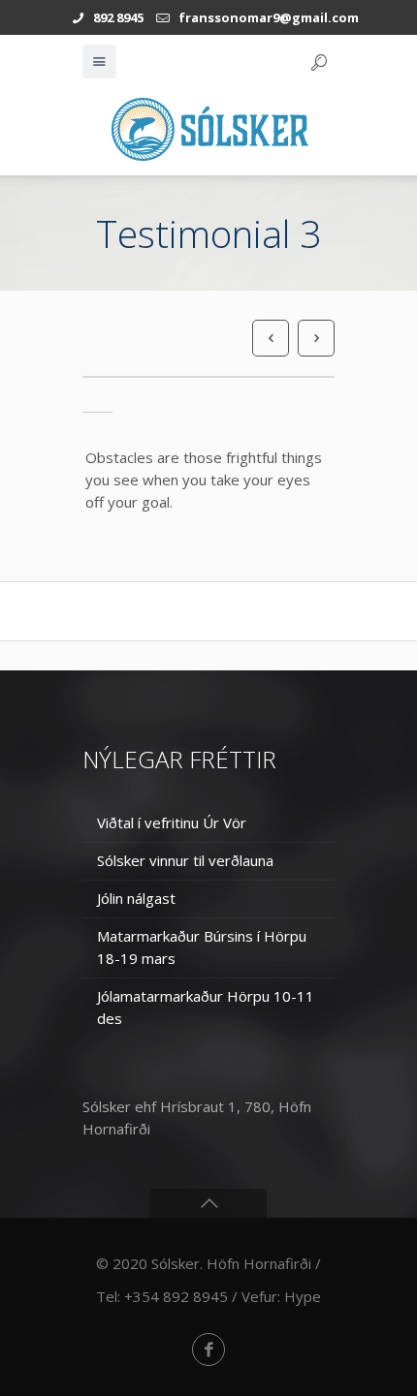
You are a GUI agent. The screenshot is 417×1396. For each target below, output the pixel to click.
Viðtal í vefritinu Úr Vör (171, 822)
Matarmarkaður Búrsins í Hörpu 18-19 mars (201, 947)
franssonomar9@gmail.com (268, 17)
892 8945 (118, 17)
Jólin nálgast (136, 898)
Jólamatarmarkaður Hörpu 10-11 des (205, 1007)
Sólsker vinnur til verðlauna (185, 860)
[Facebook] (208, 1349)
